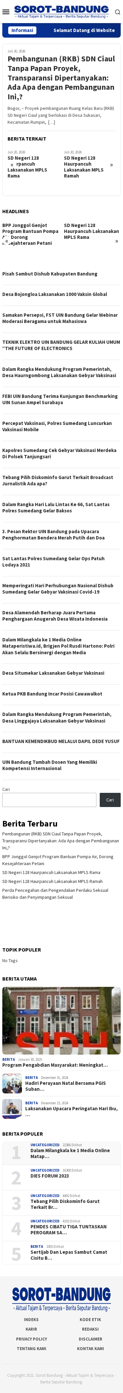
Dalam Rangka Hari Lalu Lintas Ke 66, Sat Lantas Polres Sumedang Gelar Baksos (56, 507)
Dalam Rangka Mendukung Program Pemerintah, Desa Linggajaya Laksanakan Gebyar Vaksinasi (57, 717)
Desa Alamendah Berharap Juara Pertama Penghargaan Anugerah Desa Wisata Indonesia (55, 615)
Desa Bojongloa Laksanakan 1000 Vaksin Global (54, 294)
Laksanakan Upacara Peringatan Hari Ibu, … (71, 1112)
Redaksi (90, 1329)
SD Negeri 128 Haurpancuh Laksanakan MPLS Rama (27, 167)
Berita (8, 1059)
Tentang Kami (31, 1348)
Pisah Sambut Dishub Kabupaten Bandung (49, 274)
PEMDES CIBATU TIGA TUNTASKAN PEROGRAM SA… (69, 1230)
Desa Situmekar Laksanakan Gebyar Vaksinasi (53, 673)
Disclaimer (90, 1339)
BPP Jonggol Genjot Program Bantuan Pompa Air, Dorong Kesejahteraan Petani (30, 234)
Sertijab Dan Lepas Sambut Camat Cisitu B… (69, 1255)
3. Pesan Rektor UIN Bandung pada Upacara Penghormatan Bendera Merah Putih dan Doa (53, 534)
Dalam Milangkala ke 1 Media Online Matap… (70, 1153)
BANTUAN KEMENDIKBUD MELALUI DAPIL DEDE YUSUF (61, 741)
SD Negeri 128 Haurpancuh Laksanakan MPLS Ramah (84, 167)
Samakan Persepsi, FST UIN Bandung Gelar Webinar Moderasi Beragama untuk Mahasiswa (60, 318)
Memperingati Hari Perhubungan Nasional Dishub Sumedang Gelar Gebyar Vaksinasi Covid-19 (57, 588)
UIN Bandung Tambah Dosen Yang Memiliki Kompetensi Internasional (49, 765)
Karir (31, 1329)
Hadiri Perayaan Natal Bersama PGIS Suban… (65, 1086)
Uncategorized (45, 1145)
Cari (6, 789)
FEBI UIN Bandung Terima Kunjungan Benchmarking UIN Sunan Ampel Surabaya (60, 399)
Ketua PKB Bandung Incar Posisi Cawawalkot (52, 694)
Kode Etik (90, 1319)
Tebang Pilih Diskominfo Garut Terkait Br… (65, 1204)
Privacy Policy (31, 1339)
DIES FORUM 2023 (50, 1176)
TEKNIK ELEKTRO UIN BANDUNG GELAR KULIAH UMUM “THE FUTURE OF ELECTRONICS (61, 345)
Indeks (31, 1319)
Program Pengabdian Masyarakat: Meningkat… (55, 1065)
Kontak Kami (90, 1348)
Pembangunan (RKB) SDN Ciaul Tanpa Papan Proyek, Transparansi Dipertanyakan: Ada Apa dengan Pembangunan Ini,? (61, 78)
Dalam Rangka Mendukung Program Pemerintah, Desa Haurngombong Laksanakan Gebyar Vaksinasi (59, 372)
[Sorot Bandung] (61, 11)
